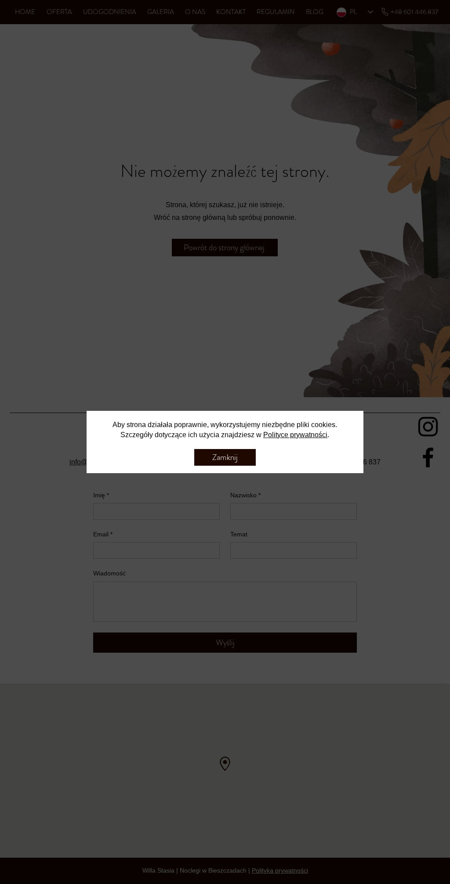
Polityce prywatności (295, 434)
